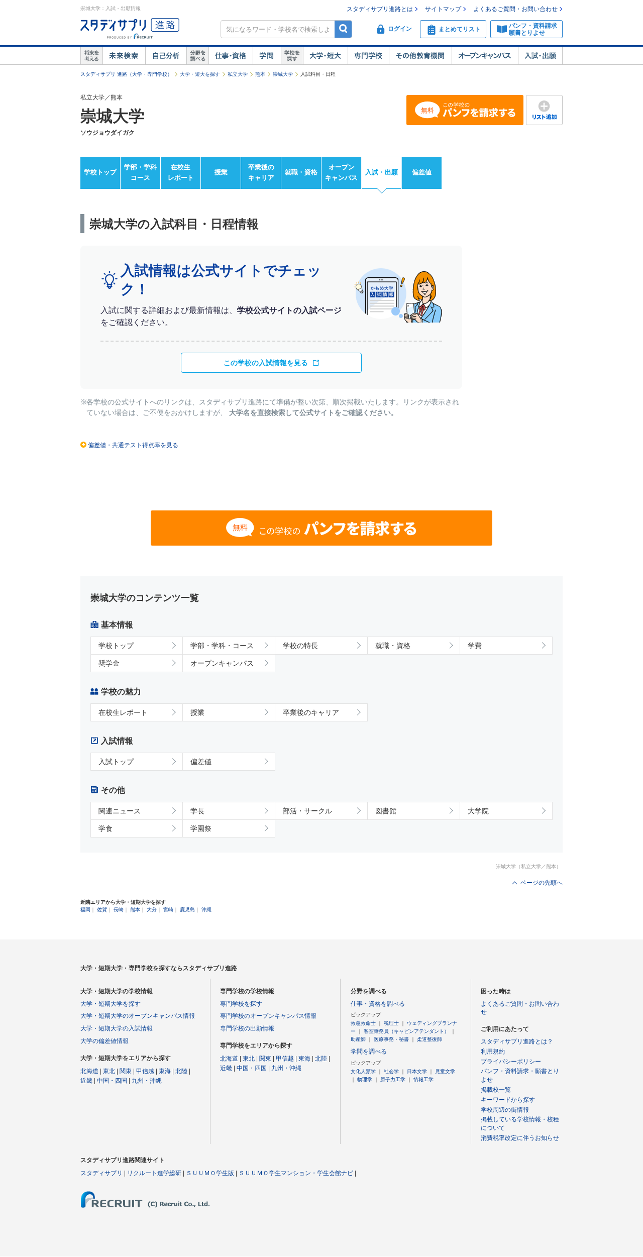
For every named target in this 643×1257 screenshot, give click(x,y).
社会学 (391, 1071)
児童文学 (445, 1071)
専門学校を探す (241, 1003)
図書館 (385, 811)
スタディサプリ (101, 1173)
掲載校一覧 (496, 1089)
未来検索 (123, 56)
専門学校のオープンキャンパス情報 (268, 1015)
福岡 (85, 909)
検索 (343, 29)
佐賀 (102, 909)
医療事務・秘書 (391, 1039)
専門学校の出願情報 (247, 1028)
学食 (105, 828)
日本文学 (417, 1071)
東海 (165, 1071)
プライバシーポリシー (511, 1061)
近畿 (86, 1080)
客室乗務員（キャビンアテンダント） (406, 1031)
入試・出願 (540, 56)
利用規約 (493, 1051)
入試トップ (116, 762)
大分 (152, 909)
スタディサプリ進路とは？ (517, 1041)
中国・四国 (112, 1080)
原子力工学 (392, 1079)
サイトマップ (443, 9)
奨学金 (109, 663)
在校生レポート (181, 172)
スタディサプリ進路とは (380, 9)
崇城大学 (283, 74)
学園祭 (200, 828)
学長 (197, 811)
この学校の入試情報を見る (266, 363)
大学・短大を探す (200, 74)
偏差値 (422, 172)
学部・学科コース (140, 172)
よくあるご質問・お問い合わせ (515, 9)
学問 (267, 56)
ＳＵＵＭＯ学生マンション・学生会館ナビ (296, 1173)
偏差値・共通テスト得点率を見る (133, 445)
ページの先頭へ (541, 882)
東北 (109, 1071)
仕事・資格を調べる (378, 1003)
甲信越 (145, 1071)
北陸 (181, 1071)
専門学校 (368, 56)
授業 (221, 172)
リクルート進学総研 (154, 1173)
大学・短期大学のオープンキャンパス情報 (137, 1015)
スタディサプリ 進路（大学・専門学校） (126, 74)
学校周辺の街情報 (505, 1109)
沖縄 (206, 909)
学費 (475, 646)
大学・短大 (325, 56)
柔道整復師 (429, 1039)
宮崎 (168, 909)
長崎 (119, 909)
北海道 (89, 1071)
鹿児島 (187, 909)
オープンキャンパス (485, 56)
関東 (126, 1071)
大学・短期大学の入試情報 (116, 1028)
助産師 (358, 1039)
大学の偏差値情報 (104, 1040)
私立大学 (238, 74)
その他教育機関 (420, 56)
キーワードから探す (508, 1099)
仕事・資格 (230, 56)
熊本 (260, 74)
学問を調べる (369, 1051)
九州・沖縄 (147, 1080)
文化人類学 (363, 1071)
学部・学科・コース (222, 646)
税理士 (391, 1023)
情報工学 (423, 1079)
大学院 (478, 811)
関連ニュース (119, 811)
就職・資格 (301, 172)
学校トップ (100, 172)
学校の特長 (300, 646)
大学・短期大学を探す (110, 1003)
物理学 (364, 1079)
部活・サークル (307, 811)
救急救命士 (363, 1023)
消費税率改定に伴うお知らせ (520, 1137)
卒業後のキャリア (261, 172)
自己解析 (165, 56)
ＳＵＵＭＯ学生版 (210, 1173)
